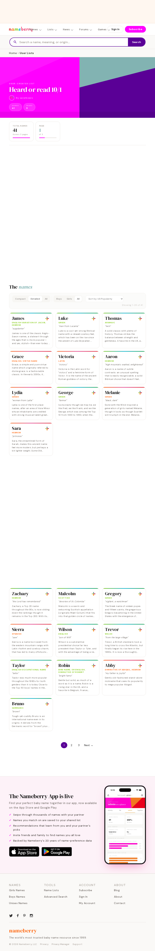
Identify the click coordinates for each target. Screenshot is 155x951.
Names (33, 29)
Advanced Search (55, 896)
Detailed (35, 298)
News (66, 29)
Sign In (115, 29)
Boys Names (17, 896)
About (118, 896)
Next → (88, 745)
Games (102, 29)
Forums (83, 29)
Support (77, 944)
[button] (77, 301)
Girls (69, 298)
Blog (117, 890)
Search (136, 42)
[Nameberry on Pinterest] (24, 915)
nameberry (23, 930)
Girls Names (17, 890)
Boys (59, 298)
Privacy (44, 944)
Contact (120, 903)
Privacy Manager (61, 944)
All (46, 298)
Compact (20, 298)
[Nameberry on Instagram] (31, 915)
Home (13, 53)
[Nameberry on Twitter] (11, 915)
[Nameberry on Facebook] (18, 915)
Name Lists (51, 890)
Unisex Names (18, 903)
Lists (50, 29)
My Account (87, 903)
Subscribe (135, 29)
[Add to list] (47, 318)
